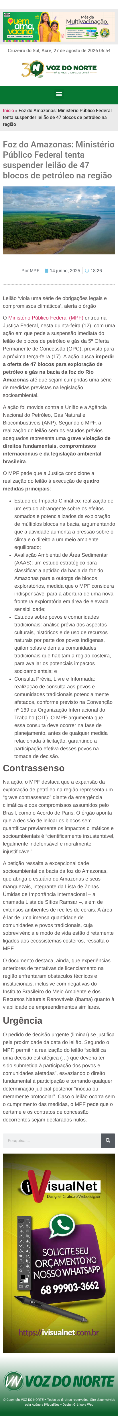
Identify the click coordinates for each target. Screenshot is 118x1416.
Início (8, 110)
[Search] (108, 1140)
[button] (59, 94)
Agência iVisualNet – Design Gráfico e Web (62, 1405)
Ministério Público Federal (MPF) (45, 318)
